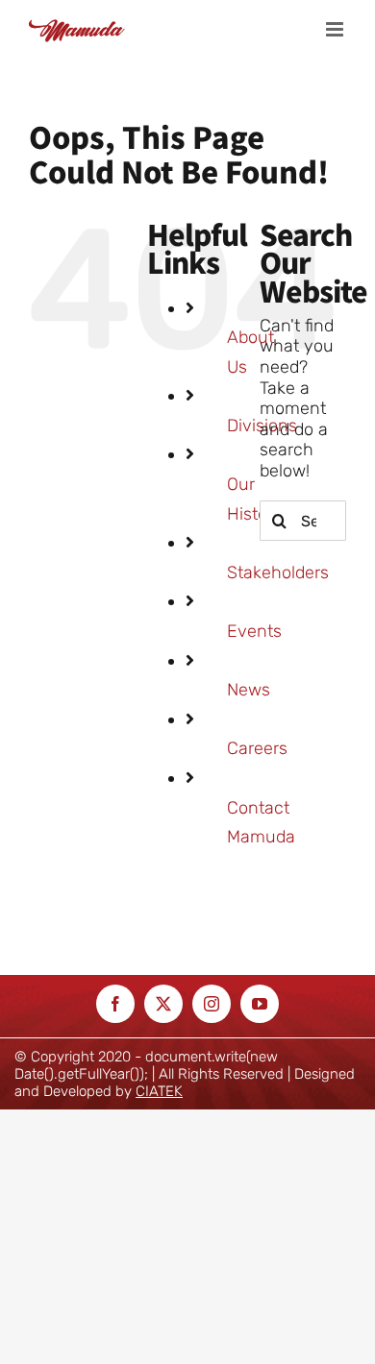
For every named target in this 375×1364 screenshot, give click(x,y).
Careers (257, 748)
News (248, 689)
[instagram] (211, 1004)
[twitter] (163, 1004)
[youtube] (259, 1004)
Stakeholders (278, 572)
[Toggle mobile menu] (336, 29)
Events (254, 631)
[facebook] (115, 1004)
